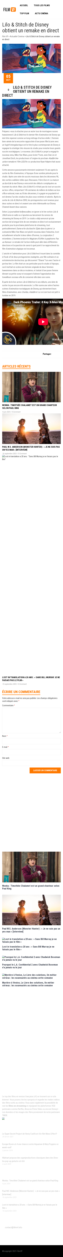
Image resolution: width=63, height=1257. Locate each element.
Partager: (47, 354)
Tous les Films (42, 5)
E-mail (5, 747)
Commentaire (8, 705)
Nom (5, 736)
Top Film (24, 13)
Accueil (24, 5)
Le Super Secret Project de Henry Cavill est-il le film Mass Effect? (29, 1133)
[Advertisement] (31, 812)
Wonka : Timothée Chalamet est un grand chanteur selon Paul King (30, 1180)
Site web (5, 758)
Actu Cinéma (41, 13)
